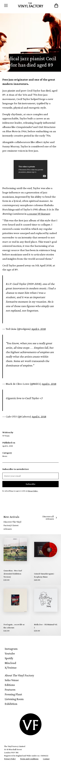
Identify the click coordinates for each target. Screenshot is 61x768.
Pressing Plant (13, 694)
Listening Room (14, 699)
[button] (9, 5)
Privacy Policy (10, 758)
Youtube (10, 653)
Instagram (11, 648)
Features (10, 689)
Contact (46, 758)
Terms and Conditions (29, 758)
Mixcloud (10, 663)
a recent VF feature (38, 213)
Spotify (9, 658)
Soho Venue (12, 680)
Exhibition (11, 703)
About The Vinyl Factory (19, 675)
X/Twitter (11, 667)
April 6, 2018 (38, 328)
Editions (10, 684)
